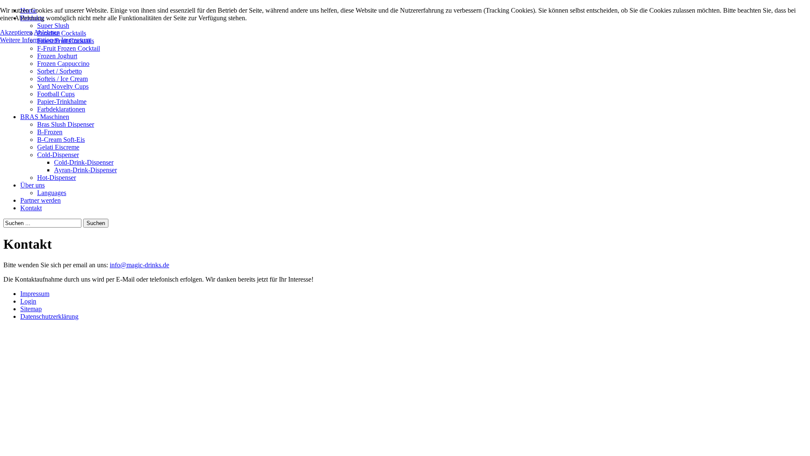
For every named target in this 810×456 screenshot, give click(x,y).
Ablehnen (47, 32)
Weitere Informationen (29, 39)
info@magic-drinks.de (139, 265)
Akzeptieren (16, 32)
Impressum (75, 39)
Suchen (95, 223)
